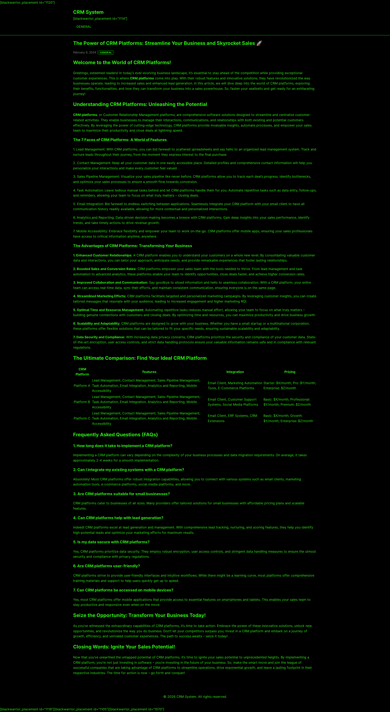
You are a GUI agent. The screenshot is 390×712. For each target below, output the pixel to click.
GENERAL (83, 27)
